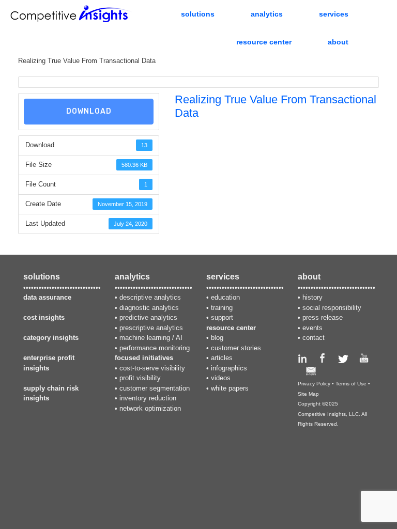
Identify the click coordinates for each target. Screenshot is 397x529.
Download (89, 111)
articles (222, 358)
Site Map (308, 394)
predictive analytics (148, 317)
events (312, 328)
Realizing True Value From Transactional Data (87, 61)
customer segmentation (154, 388)
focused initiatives (144, 358)
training (222, 308)
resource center (264, 42)
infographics (229, 368)
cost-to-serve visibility (152, 368)
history (312, 297)
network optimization (150, 408)
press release (322, 317)
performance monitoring (154, 348)
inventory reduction (147, 398)
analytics (267, 14)
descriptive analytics (150, 297)
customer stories (236, 348)
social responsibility (331, 308)
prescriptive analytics (151, 328)
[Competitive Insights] (71, 13)
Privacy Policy (314, 383)
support (222, 317)
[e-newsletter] (311, 373)
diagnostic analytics (149, 308)
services (333, 14)
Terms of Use (351, 383)
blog (217, 337)
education (225, 297)
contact (313, 337)
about (338, 42)
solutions (198, 14)
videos (221, 378)
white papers (230, 388)
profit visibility (140, 378)
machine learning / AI (150, 337)
